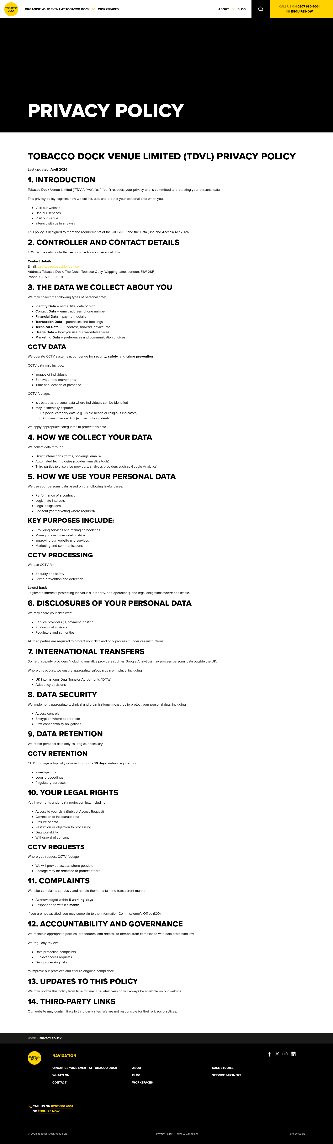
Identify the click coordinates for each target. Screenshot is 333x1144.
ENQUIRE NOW (302, 11)
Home (32, 1038)
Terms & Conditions (186, 1134)
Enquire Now (49, 1111)
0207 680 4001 (309, 6)
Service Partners (226, 1075)
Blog (241, 9)
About (223, 9)
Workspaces (108, 9)
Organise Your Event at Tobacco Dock (57, 9)
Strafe (301, 1133)
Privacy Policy (164, 1134)
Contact (59, 1083)
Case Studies (223, 1068)
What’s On (60, 1075)
